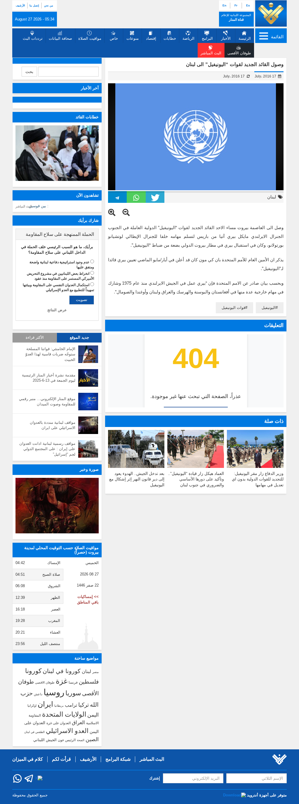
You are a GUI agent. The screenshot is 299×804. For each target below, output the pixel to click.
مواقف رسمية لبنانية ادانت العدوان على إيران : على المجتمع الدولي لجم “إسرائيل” (47, 449)
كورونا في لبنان (62, 671)
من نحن (48, 5)
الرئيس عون (67, 740)
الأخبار (226, 38)
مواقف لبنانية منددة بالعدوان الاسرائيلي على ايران (52, 425)
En (224, 5)
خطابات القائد (87, 117)
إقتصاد (151, 38)
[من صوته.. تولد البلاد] (57, 505)
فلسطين (89, 682)
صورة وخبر (89, 469)
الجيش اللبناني (45, 740)
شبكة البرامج (118, 759)
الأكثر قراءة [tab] (35, 338)
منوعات (132, 38)
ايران (45, 704)
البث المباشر (23, 206)
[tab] (57, 234)
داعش (38, 694)
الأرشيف (20, 5)
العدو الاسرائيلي (67, 730)
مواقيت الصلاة (89, 38)
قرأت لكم (61, 759)
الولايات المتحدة (64, 714)
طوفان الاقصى (45, 682)
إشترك (154, 778)
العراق (78, 722)
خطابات (170, 38)
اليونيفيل (269, 307)
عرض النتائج (57, 310)
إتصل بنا (34, 5)
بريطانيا (59, 705)
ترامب (71, 705)
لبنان (271, 196)
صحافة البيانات (60, 38)
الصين (92, 739)
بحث (29, 71)
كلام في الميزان (27, 759)
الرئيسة (245, 38)
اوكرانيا (31, 705)
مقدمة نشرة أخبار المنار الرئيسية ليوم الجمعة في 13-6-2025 (48, 378)
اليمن (93, 715)
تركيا (83, 705)
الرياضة (188, 38)
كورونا (33, 671)
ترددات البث (33, 38)
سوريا (73, 693)
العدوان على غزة (58, 723)
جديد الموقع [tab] (79, 338)
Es (248, 5)
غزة (61, 681)
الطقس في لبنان (34, 732)
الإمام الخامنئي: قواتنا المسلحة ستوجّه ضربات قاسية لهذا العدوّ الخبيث (50, 354)
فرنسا (73, 682)
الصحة (80, 740)
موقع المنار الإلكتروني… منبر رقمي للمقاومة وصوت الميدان (47, 402)
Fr (235, 5)
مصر (95, 672)
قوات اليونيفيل (233, 307)
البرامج (207, 38)
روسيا (54, 692)
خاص (114, 38)
